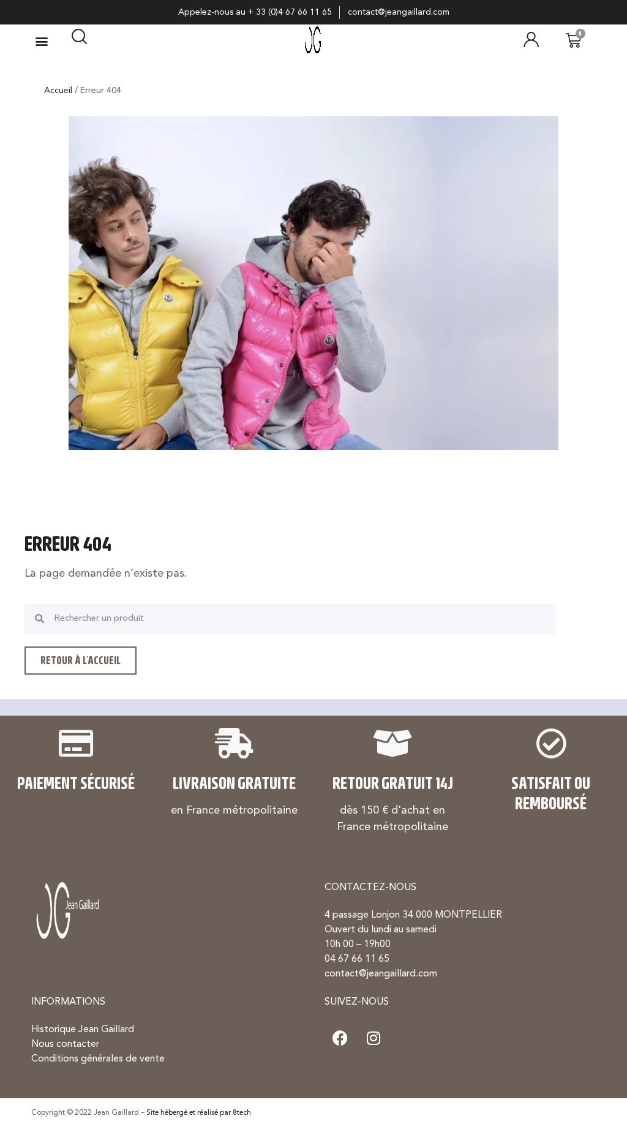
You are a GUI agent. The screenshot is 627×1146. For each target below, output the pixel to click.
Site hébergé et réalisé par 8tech (198, 1113)
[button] (41, 41)
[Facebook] (340, 1037)
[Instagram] (373, 1037)
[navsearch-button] (79, 41)
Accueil (58, 90)
